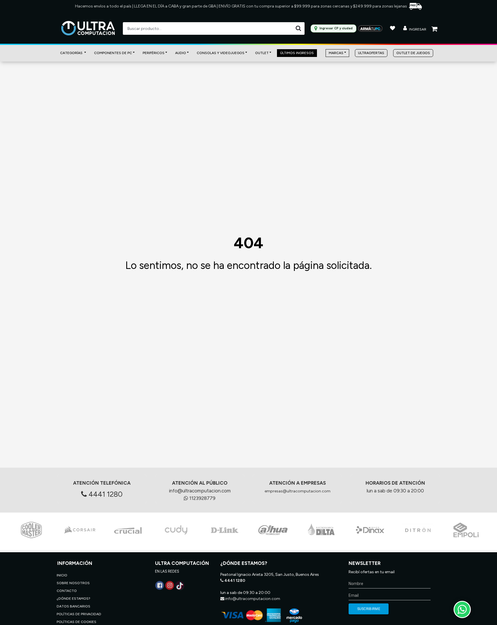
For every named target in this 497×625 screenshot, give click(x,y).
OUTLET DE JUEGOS (413, 53)
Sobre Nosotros (73, 583)
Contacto (67, 591)
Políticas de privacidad (79, 614)
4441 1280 (105, 494)
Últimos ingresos (297, 53)
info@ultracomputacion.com (200, 491)
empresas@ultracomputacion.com (297, 491)
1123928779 (201, 498)
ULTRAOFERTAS (371, 53)
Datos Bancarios (73, 606)
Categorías (71, 53)
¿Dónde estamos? (73, 599)
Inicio (62, 575)
